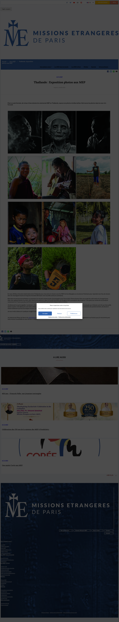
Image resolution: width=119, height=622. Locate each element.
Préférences (73, 313)
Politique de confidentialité (64, 317)
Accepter (45, 313)
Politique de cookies (52, 317)
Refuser (59, 313)
